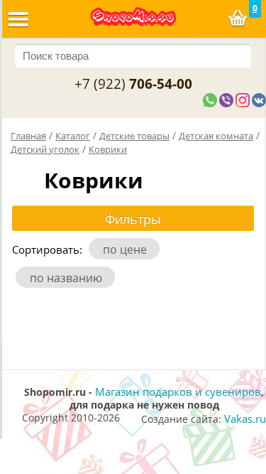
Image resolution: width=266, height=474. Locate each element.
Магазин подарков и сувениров (178, 391)
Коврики (108, 149)
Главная (28, 135)
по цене (128, 249)
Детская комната (216, 135)
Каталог (72, 135)
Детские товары (134, 135)
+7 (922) (133, 84)
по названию (69, 278)
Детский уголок (45, 149)
